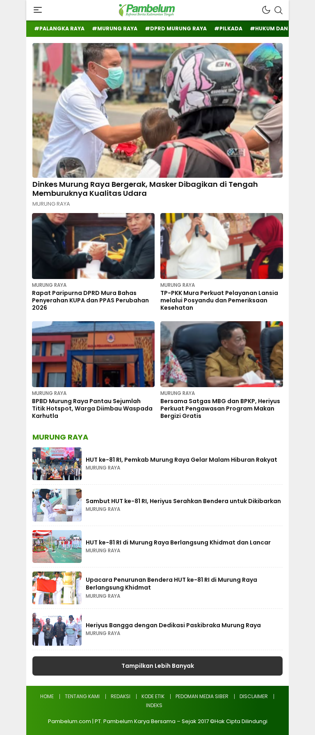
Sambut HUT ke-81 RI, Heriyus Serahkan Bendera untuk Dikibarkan (183, 501)
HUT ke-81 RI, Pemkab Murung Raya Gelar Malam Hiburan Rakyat (181, 460)
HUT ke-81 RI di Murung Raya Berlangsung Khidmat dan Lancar (178, 542)
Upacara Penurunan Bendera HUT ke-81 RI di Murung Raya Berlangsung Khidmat (171, 584)
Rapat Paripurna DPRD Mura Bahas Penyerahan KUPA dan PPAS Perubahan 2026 (90, 300)
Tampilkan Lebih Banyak (157, 666)
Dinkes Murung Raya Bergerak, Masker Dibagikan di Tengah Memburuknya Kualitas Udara (145, 188)
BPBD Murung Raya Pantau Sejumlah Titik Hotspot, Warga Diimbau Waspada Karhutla (92, 408)
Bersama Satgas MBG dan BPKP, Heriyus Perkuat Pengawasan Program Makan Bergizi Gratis (220, 408)
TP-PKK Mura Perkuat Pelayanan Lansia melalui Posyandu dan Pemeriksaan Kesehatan (219, 300)
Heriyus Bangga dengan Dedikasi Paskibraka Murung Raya (173, 625)
